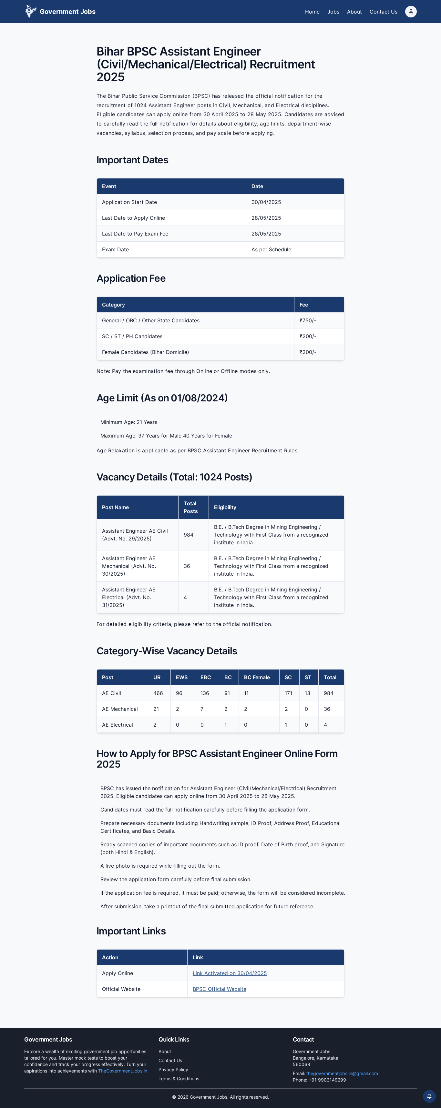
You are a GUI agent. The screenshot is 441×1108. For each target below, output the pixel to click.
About (165, 1051)
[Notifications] (429, 1096)
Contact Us (170, 1060)
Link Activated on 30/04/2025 (230, 973)
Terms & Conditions (179, 1078)
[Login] (411, 11)
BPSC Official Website (219, 989)
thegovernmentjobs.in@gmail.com (342, 1073)
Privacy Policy (173, 1069)
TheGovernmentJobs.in (122, 1070)
